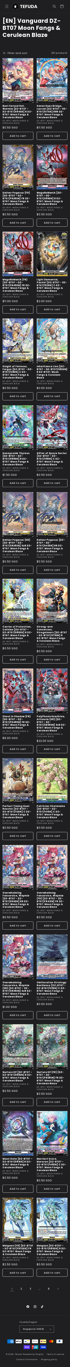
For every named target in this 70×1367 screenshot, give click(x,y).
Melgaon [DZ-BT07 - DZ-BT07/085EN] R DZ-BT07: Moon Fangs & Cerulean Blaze (51, 1250)
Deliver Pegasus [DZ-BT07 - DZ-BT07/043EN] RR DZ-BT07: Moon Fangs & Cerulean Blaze (51, 546)
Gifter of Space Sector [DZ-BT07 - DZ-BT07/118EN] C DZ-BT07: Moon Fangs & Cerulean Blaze (52, 459)
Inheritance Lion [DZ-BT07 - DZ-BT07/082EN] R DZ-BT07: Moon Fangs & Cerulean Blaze (52, 372)
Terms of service (55, 1354)
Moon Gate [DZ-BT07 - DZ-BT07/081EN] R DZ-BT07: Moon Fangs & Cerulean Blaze (17, 1163)
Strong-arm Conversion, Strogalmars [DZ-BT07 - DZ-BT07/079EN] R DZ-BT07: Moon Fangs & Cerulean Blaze (52, 634)
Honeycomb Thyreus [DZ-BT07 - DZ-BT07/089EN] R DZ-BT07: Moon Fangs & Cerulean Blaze (16, 459)
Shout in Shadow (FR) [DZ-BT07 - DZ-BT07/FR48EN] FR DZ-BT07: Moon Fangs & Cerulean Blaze (17, 722)
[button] (7, 6)
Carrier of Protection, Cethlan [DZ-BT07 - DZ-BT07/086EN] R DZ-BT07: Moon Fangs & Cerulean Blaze (17, 633)
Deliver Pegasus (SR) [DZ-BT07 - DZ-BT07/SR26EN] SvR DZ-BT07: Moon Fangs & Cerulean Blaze (17, 546)
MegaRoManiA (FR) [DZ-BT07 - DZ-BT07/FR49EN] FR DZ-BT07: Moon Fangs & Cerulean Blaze (16, 285)
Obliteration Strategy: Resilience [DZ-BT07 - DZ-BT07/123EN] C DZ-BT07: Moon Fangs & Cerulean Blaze (52, 988)
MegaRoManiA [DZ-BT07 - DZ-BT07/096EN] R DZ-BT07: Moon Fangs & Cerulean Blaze (50, 199)
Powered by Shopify (33, 1354)
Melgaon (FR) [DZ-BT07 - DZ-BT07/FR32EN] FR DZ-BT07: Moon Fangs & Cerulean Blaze (18, 1250)
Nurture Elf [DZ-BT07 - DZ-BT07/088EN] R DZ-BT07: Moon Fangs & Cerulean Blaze (17, 1076)
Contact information (27, 1359)
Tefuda (18, 1354)
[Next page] (58, 1288)
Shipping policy (49, 1359)
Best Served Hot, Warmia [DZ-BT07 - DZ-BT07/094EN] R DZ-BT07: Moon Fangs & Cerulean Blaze (17, 112)
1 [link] (12, 1289)
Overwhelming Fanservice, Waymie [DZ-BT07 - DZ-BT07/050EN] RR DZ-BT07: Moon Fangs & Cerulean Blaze (16, 900)
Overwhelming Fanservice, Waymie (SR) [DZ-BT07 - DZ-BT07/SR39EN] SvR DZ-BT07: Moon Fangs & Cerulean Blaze (17, 989)
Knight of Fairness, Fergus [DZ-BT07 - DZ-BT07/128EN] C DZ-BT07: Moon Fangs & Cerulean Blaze (18, 372)
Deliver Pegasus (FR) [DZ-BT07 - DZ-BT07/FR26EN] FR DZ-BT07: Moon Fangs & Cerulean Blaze (16, 199)
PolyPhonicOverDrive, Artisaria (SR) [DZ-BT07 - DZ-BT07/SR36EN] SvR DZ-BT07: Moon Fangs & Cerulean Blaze (51, 723)
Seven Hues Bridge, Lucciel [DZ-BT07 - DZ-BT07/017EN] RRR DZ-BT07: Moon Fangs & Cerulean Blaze (52, 112)
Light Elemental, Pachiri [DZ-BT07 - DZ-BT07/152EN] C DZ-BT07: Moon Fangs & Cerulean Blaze (52, 285)
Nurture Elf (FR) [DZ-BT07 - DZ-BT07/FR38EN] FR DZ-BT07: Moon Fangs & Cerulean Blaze (50, 1078)
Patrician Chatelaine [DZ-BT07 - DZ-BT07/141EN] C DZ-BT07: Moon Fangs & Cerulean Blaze (51, 812)
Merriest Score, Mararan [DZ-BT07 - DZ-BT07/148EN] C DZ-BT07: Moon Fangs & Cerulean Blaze (51, 1165)
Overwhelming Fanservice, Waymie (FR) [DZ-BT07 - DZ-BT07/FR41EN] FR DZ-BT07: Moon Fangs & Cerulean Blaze (50, 900)
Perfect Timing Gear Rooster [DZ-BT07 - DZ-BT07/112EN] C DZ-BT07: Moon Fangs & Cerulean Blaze (17, 812)
